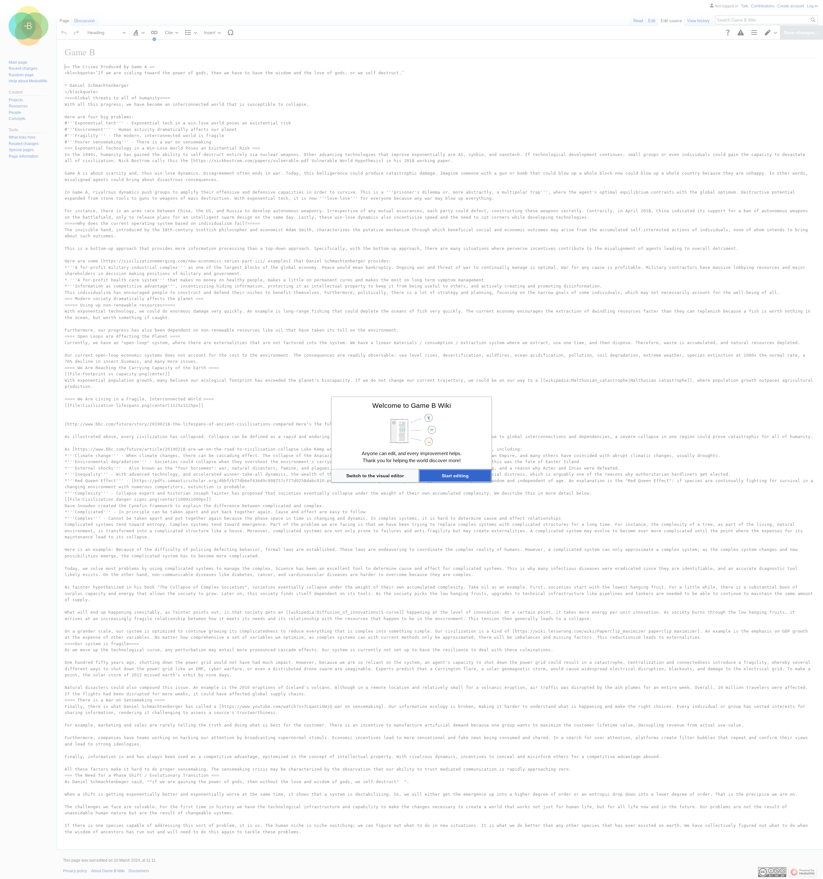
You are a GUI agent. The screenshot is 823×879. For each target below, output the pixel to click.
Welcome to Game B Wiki (411, 405)
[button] (375, 475)
